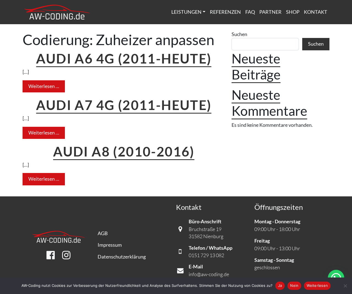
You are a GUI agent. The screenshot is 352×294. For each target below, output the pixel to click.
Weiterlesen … (46, 86)
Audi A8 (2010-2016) (123, 151)
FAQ (250, 12)
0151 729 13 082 (206, 255)
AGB (103, 233)
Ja (280, 285)
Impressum (110, 245)
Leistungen (186, 12)
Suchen (239, 34)
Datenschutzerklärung (122, 257)
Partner (270, 12)
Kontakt (315, 12)
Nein (294, 285)
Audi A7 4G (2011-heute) (123, 105)
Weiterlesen (317, 285)
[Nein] (345, 285)
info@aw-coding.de (209, 274)
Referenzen (225, 12)
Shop (292, 12)
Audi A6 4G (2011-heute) (123, 58)
